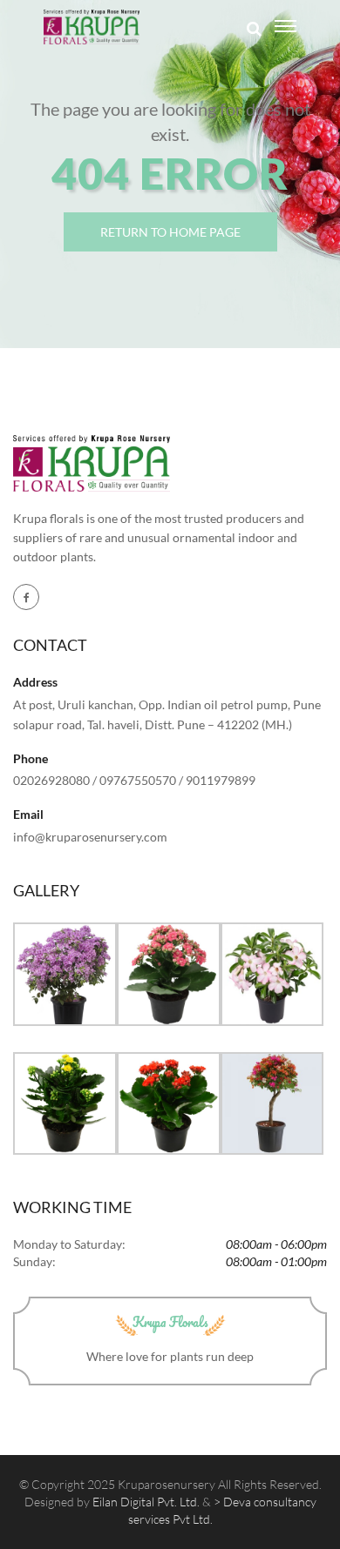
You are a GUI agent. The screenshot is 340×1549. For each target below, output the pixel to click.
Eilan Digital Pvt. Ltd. (146, 1501)
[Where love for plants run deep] (91, 26)
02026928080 (51, 780)
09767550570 (137, 780)
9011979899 (220, 780)
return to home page (170, 232)
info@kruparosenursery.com (90, 836)
